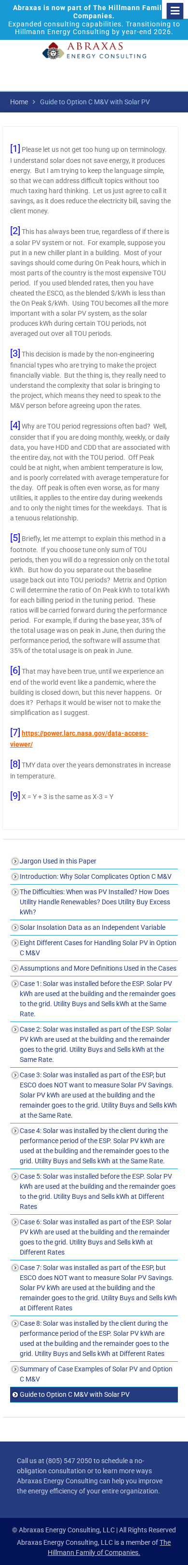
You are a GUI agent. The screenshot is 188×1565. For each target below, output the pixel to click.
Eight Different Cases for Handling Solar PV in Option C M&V (98, 948)
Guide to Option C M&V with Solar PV (75, 1394)
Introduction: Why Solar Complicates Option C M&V (96, 876)
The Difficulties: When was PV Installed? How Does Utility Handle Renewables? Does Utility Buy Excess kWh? (95, 902)
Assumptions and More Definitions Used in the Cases (98, 968)
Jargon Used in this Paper (58, 861)
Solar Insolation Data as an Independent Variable (92, 927)
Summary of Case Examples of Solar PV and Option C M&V (96, 1374)
